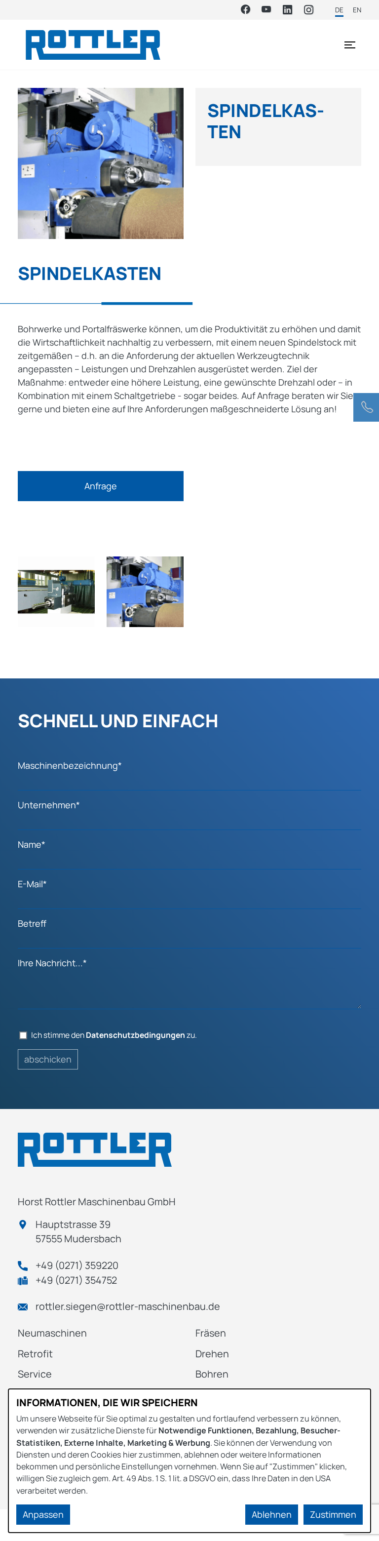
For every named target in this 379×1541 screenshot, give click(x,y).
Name (31, 844)
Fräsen (210, 1333)
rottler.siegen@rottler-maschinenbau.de (128, 1306)
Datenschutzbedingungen (135, 1034)
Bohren (211, 1374)
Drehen (212, 1353)
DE (339, 9)
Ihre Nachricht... (52, 963)
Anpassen (43, 1514)
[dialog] (189, 1460)
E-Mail (32, 884)
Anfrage (100, 486)
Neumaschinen (52, 1333)
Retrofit (35, 1353)
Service (35, 1374)
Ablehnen (272, 1514)
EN (357, 9)
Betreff (32, 923)
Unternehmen (49, 805)
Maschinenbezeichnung (70, 765)
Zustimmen (333, 1514)
